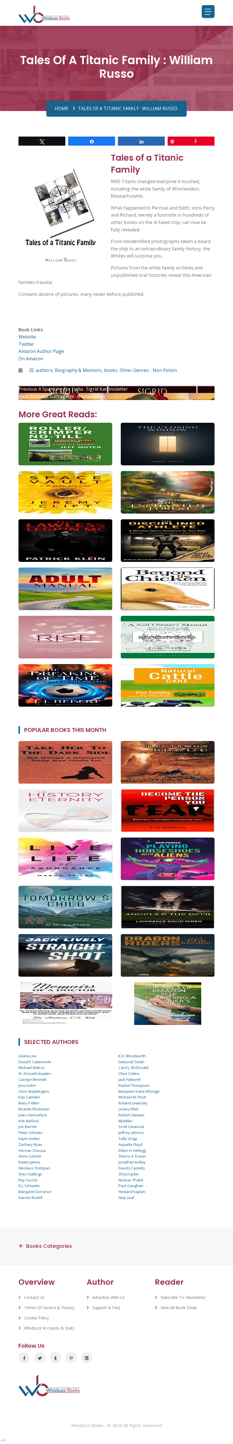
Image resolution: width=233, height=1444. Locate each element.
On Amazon (30, 358)
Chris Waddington (33, 1091)
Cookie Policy (36, 1317)
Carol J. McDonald (133, 1067)
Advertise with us (108, 1297)
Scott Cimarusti (131, 1126)
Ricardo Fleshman (33, 1109)
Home (61, 108)
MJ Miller (125, 1120)
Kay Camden (29, 1097)
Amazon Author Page (41, 351)
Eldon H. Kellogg (132, 1150)
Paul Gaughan (130, 1185)
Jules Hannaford (32, 1114)
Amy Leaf (126, 1197)
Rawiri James (29, 1162)
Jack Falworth (129, 1079)
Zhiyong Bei (128, 1174)
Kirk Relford (28, 1120)
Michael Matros (31, 1067)
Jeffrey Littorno (131, 1132)
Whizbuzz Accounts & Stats (49, 1328)
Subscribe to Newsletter (183, 1297)
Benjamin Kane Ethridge (139, 1091)
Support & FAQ (106, 1307)
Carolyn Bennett (32, 1079)
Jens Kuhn (27, 1085)
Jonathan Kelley (131, 1162)
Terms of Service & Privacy (49, 1307)
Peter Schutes (30, 1132)
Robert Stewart (131, 1114)
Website (27, 337)
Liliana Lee (27, 1055)
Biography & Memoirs (78, 370)
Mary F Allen (28, 1103)
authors (44, 370)
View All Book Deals (179, 1307)
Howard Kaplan (131, 1191)
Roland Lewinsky (132, 1103)
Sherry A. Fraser (132, 1156)
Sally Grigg (127, 1138)
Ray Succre (28, 1180)
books (110, 370)
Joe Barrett (27, 1126)
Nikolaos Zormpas (34, 1168)
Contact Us (34, 1297)
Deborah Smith (131, 1061)
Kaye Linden (29, 1138)
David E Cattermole (34, 1061)
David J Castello (131, 1168)
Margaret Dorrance (34, 1191)
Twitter (26, 344)
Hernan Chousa (32, 1150)
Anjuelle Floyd (130, 1144)
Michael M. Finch (132, 1097)
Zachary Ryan (30, 1144)
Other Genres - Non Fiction (148, 370)
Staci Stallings (30, 1174)
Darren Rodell (30, 1197)
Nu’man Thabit (130, 1180)
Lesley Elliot (128, 1109)
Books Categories (49, 1246)
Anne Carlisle (29, 1156)
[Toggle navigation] (208, 11)
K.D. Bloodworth (132, 1055)
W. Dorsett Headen (34, 1073)
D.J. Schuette (29, 1185)
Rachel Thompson (133, 1085)
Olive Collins (129, 1073)
